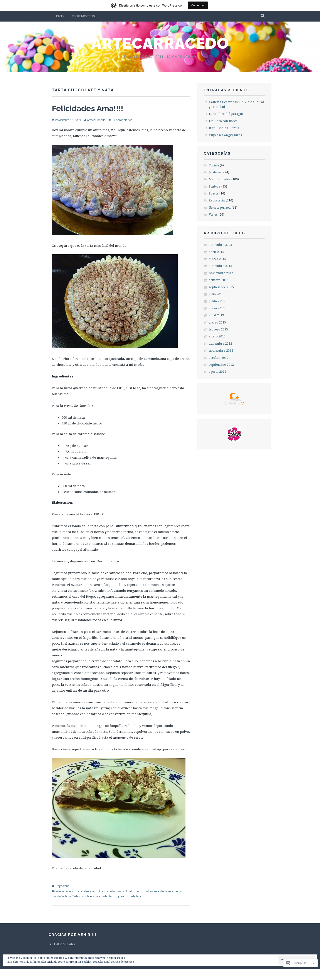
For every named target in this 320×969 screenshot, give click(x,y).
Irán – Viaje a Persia (224, 128)
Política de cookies (122, 962)
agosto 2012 (217, 371)
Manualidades (220, 179)
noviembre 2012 (221, 350)
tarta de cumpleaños (115, 896)
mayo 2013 (217, 308)
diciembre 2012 (220, 343)
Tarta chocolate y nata (86, 896)
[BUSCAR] (263, 16)
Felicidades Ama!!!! (87, 108)
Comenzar (197, 5)
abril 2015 (216, 252)
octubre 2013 (218, 280)
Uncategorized (220, 207)
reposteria (160, 891)
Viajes (213, 214)
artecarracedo (160, 43)
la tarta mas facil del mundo (124, 891)
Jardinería (216, 172)
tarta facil (136, 896)
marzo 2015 (217, 259)
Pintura (215, 186)
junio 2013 (217, 301)
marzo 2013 (217, 322)
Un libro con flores (223, 121)
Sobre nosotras (83, 16)
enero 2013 (217, 336)
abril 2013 (216, 315)
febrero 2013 (218, 329)
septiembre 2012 (221, 364)
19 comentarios (122, 120)
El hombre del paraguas (227, 114)
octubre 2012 (218, 357)
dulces (100, 891)
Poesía (214, 193)
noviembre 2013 (221, 273)
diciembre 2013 (220, 266)
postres (148, 891)
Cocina (214, 165)
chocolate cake (84, 891)
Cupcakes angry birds (225, 135)
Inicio (60, 16)
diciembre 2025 (220, 245)
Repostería (62, 886)
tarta (68, 896)
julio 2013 (216, 294)
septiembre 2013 (221, 287)
